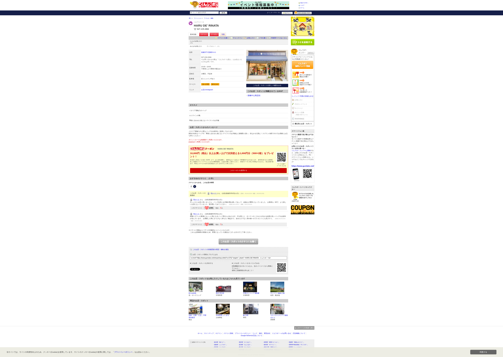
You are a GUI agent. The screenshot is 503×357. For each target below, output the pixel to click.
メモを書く (263, 38)
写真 (223, 34)
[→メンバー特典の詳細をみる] (302, 96)
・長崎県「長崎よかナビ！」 (296, 342)
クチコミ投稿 (228, 333)
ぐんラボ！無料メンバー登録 (302, 64)
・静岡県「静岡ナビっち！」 (271, 342)
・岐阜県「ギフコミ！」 (270, 344)
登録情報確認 (299, 119)
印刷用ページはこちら (279, 38)
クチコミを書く (223, 38)
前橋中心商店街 (254, 95)
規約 (260, 333)
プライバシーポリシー (243, 333)
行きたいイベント (301, 104)
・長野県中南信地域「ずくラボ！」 (298, 344)
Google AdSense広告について (251, 335)
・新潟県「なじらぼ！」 (245, 344)
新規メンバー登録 (303, 12)
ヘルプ (302, 5)
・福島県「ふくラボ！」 (220, 344)
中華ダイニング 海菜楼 (251, 293)
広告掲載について (299, 333)
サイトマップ (209, 333)
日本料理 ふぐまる (222, 315)
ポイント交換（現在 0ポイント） (302, 114)
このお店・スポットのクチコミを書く (238, 241)
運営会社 (267, 333)
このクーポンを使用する (238, 170)
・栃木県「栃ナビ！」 (219, 342)
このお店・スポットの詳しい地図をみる (267, 85)
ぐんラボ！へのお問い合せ (281, 333)
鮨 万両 (245, 315)
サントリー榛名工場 (277, 293)
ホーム (302, 7)
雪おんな (214, 193)
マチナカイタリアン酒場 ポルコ (279, 316)
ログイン (287, 12)
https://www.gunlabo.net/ (303, 166)
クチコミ (204, 34)
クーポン (214, 34)
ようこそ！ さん (273, 12)
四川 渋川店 (220, 293)
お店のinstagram (207, 90)
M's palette (192, 293)
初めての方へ (304, 3)
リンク (254, 333)
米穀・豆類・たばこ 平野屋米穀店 (197, 316)
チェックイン (237, 38)
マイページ (299, 108)
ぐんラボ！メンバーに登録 (301, 150)
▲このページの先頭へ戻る (304, 328)
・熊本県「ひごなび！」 (245, 342)
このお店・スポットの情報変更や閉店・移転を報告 (211, 249)
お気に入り (251, 38)
